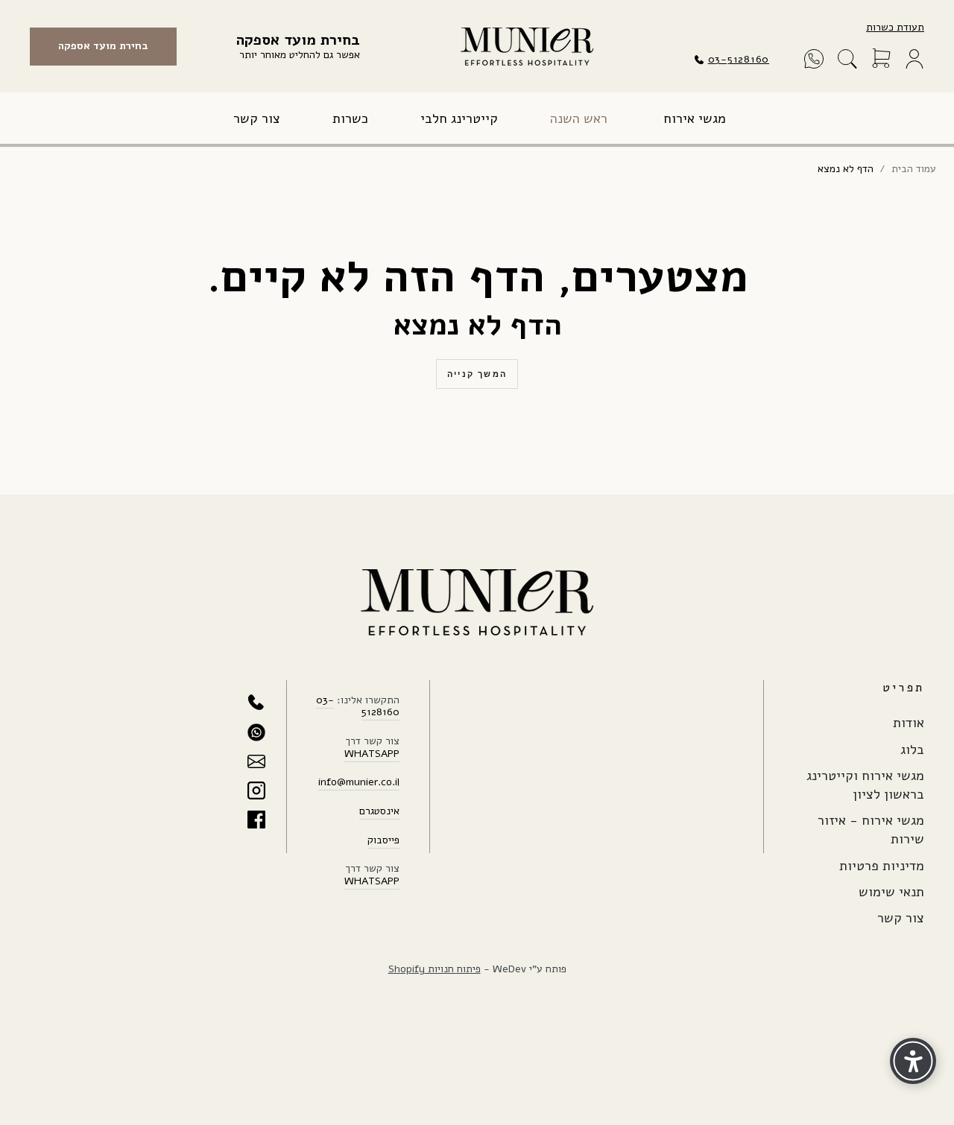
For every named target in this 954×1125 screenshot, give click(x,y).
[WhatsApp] (814, 59)
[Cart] (881, 59)
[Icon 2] (256, 732)
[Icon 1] (256, 703)
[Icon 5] (256, 819)
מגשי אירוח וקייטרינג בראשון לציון (865, 785)
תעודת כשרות (895, 27)
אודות (908, 723)
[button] (847, 59)
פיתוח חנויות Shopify (434, 969)
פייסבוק (383, 840)
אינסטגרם (379, 811)
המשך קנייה (477, 374)
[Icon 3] (256, 761)
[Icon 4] (256, 790)
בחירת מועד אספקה (103, 46)
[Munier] (526, 47)
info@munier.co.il (358, 782)
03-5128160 (738, 59)
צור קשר (900, 918)
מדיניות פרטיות (881, 866)
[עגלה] (881, 59)
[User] (914, 59)
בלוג (912, 749)
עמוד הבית (913, 169)
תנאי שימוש (891, 892)
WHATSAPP (371, 754)
